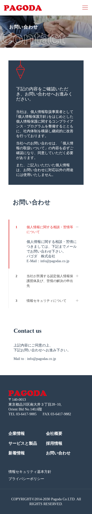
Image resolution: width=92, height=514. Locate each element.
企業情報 (16, 433)
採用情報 (54, 443)
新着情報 (16, 453)
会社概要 (54, 433)
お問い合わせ (58, 453)
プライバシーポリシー (26, 479)
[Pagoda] (23, 7)
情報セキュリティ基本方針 (29, 472)
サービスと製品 (22, 443)
